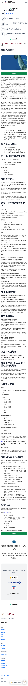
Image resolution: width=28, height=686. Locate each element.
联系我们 (3, 639)
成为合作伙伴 (4, 654)
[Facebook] (2, 678)
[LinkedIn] (5, 678)
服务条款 (3, 660)
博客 (2, 634)
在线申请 (14, 73)
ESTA (2, 441)
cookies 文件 (4, 665)
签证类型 (3, 645)
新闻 (2, 636)
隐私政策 (3, 663)
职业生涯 (3, 632)
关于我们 (3, 629)
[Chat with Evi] (24, 682)
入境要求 (3, 648)
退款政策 (3, 667)
